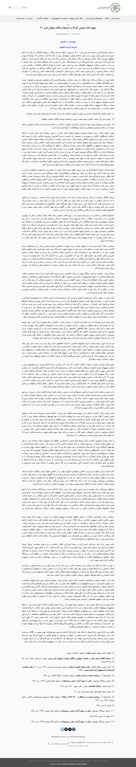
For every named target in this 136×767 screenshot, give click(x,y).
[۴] (93, 186)
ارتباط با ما (31, 761)
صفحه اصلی (20, 18)
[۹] (80, 423)
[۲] (23, 92)
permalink (63, 737)
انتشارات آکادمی (42, 18)
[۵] (47, 234)
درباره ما (29, 18)
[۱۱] (90, 429)
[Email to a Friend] (66, 729)
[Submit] (10, 8)
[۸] (76, 408)
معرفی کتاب (115, 18)
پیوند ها (43, 761)
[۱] (27, 74)
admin (78, 34)
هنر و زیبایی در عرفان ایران (59, 743)
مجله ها (64, 761)
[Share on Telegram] (62, 729)
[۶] (93, 304)
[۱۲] (44, 551)
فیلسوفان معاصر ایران (94, 18)
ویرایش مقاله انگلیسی (85, 761)
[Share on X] (70, 729)
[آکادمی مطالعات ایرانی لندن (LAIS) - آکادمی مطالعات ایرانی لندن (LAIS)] (109, 8)
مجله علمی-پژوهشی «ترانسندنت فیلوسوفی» (67, 18)
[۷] (90, 359)
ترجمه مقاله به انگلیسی (73, 761)
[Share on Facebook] (73, 729)
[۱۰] (60, 426)
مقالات (107, 18)
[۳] (66, 102)
